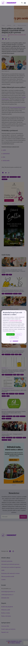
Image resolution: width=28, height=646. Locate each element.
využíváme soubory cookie (15, 320)
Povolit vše (10, 334)
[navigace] (25, 3)
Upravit (18, 334)
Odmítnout (14, 337)
